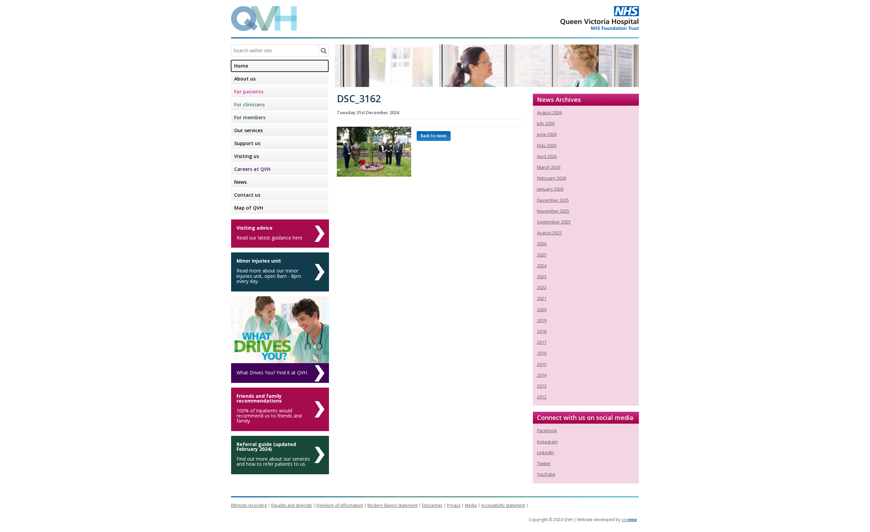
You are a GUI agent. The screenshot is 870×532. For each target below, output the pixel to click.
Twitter (544, 463)
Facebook (547, 430)
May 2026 (546, 145)
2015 (541, 364)
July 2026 (546, 123)
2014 (541, 375)
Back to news (434, 136)
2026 (541, 244)
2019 (541, 320)
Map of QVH (248, 208)
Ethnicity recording (249, 505)
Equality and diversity (291, 505)
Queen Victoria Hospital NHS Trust (572, 18)
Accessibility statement (503, 505)
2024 (541, 266)
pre (629, 519)
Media (471, 505)
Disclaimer (432, 505)
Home (241, 66)
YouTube (546, 474)
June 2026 (547, 134)
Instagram (547, 442)
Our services (248, 130)
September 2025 (554, 222)
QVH (264, 18)
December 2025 (553, 200)
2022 (541, 287)
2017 (541, 342)
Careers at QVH (252, 169)
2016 (541, 353)
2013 (541, 386)
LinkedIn (545, 452)
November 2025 (553, 211)
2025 (541, 255)
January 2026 (550, 189)
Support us (247, 143)
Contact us (247, 195)
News (240, 182)
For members (249, 117)
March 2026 (548, 167)
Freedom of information (339, 505)
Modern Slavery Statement (392, 505)
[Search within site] (323, 50)
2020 (541, 309)
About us (245, 78)
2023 (541, 276)
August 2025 (549, 233)
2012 (541, 397)
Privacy (453, 505)
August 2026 (549, 112)
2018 (541, 331)
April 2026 (547, 156)
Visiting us (246, 156)
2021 (541, 298)
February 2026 (551, 178)
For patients (248, 91)
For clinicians (249, 104)
